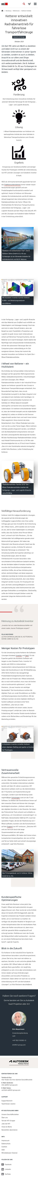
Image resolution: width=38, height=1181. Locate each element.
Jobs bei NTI (5, 1124)
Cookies (4, 1147)
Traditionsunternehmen (12, 185)
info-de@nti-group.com (9, 1085)
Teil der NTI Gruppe (8, 1121)
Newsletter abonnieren (9, 1130)
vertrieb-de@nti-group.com (10, 1090)
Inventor (19, 656)
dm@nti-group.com (19, 1045)
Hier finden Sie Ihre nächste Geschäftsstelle (16, 1080)
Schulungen (15, 798)
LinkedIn (8, 1169)
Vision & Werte (6, 1127)
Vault (27, 656)
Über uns (4, 1118)
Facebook (8, 1165)
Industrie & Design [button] (19, 37)
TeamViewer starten (8, 1104)
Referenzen (16, 11)
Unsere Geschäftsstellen (10, 1115)
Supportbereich (6, 1101)
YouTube (8, 1174)
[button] (24, 4)
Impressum (5, 1141)
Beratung (8, 11)
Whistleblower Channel (9, 1153)
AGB (3, 1150)
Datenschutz (5, 1144)
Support (10, 827)
